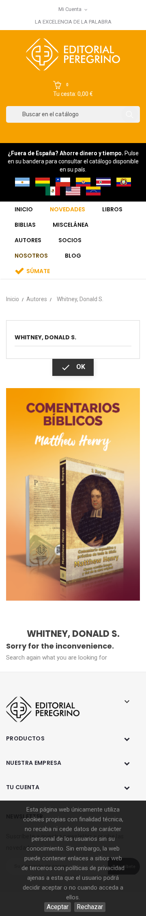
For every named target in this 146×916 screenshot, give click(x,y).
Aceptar (58, 907)
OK (73, 367)
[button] (73, 89)
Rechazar (90, 907)
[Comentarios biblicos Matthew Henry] (73, 494)
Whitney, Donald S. (45, 337)
